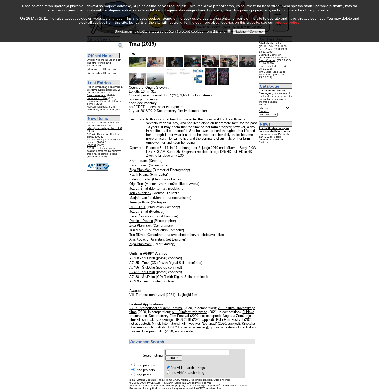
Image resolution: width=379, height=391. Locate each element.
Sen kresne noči (96, 95)
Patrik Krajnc (139, 174)
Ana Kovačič (139, 239)
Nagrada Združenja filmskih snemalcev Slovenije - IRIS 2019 (190, 318)
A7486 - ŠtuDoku (142, 267)
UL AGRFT (137, 207)
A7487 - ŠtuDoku (142, 272)
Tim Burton (265, 71)
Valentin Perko (140, 179)
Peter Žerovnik (140, 216)
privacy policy (287, 22)
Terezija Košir (139, 202)
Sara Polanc (138, 161)
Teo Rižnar (137, 235)
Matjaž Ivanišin (140, 198)
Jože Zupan (266, 49)
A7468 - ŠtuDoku (142, 258)
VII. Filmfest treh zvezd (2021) (152, 295)
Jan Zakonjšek (140, 193)
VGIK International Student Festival (156, 308)
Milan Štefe (265, 74)
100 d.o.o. (136, 230)
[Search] (120, 45)
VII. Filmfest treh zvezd (189, 312)
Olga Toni (136, 184)
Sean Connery (267, 60)
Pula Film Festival (230, 320)
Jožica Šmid (138, 188)
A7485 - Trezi (139, 263)
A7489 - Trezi (139, 281)
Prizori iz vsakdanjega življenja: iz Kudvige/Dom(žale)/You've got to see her (105, 89)
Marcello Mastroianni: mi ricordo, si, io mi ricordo (101, 108)
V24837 (91, 145)
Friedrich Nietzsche (270, 43)
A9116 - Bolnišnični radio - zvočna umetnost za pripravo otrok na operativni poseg (104, 151)
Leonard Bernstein (270, 54)
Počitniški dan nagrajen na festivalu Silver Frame (275, 129)
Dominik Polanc (141, 221)
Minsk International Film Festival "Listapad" (185, 323)
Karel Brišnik (266, 66)
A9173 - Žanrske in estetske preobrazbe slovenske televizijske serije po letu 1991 (104, 125)
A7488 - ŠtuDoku (142, 277)
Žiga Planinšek (140, 170)
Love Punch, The (97, 98)
